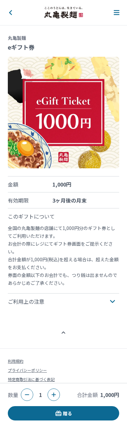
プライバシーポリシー (27, 370)
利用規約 (15, 361)
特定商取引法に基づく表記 (31, 379)
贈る (67, 413)
